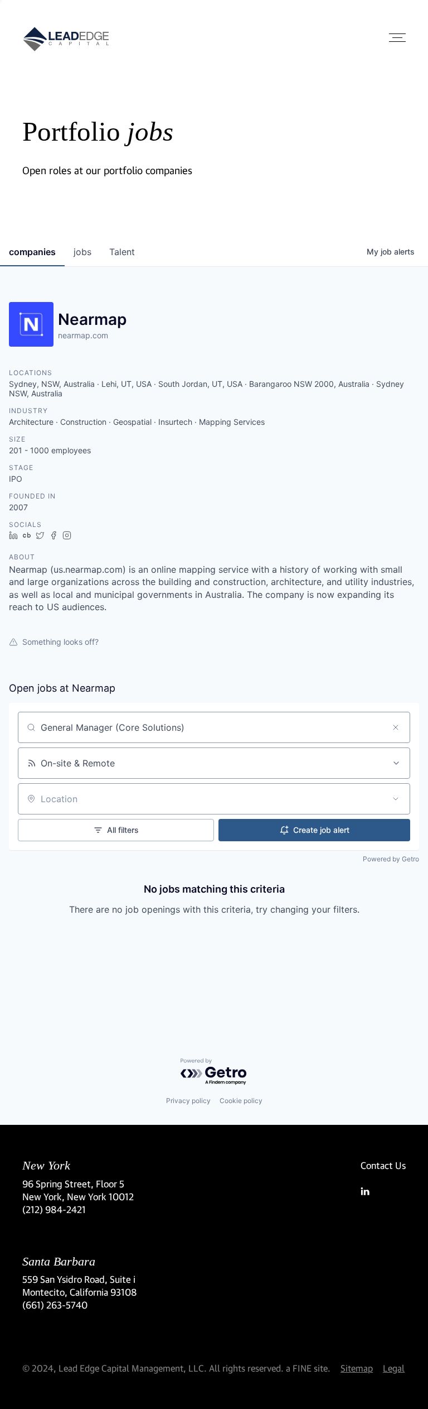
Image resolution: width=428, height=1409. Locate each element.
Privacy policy (188, 1100)
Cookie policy (241, 1100)
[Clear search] (395, 727)
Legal (394, 1368)
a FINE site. (308, 1368)
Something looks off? (60, 641)
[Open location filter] (395, 799)
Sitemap (357, 1368)
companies (32, 251)
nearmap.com (83, 335)
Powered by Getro (391, 859)
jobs (82, 251)
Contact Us (383, 1165)
